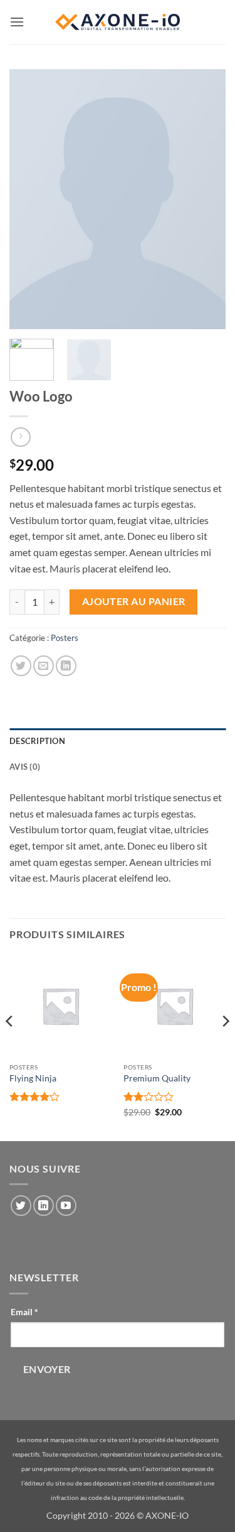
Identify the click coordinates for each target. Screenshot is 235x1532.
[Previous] (10, 1046)
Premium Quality (157, 1078)
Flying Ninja (32, 1078)
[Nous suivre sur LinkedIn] (43, 1205)
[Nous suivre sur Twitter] (21, 1205)
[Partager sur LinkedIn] (66, 665)
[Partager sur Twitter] (21, 665)
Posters (64, 638)
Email (24, 1311)
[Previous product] (20, 437)
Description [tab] (37, 741)
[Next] (224, 1046)
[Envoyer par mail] (43, 665)
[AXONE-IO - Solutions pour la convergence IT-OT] (117, 22)
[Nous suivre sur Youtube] (66, 1205)
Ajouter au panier (133, 601)
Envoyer (47, 1369)
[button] (16, 21)
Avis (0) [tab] (24, 767)
